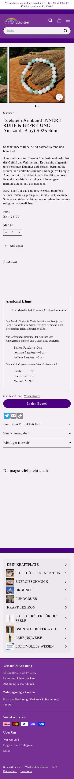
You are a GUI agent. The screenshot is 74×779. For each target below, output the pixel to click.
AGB (54, 767)
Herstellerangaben (16, 433)
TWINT (8, 704)
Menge (8, 225)
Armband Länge (18, 301)
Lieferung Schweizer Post (19, 678)
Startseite (9, 113)
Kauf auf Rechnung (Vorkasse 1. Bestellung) (31, 699)
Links (6, 750)
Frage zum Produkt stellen (21, 424)
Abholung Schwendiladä (18, 683)
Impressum (26, 771)
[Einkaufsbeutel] (59, 20)
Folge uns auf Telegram (18, 745)
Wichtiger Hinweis (16, 442)
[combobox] (37, 30)
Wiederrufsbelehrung (36, 767)
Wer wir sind (11, 739)
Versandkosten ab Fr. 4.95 (19, 672)
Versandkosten (32, 396)
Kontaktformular (12, 767)
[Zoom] (59, 97)
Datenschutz (10, 771)
